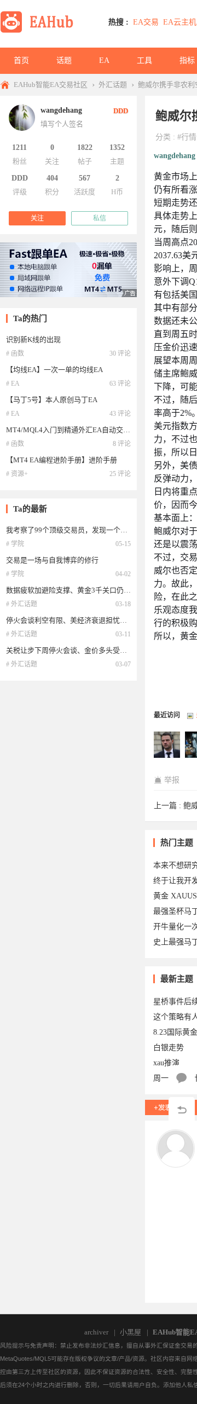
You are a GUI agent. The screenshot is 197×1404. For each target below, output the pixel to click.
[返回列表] (182, 1110)
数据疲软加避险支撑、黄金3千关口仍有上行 (75, 590)
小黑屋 (130, 1332)
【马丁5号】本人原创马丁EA (51, 400)
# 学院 (15, 544)
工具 (144, 60)
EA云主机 (179, 22)
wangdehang (174, 156)
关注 (37, 218)
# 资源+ (17, 474)
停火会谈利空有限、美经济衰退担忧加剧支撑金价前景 (91, 620)
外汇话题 (113, 84)
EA (104, 60)
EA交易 (146, 22)
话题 (64, 60)
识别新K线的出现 (33, 339)
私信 (99, 218)
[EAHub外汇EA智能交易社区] (40, 31)
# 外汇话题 (21, 604)
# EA (13, 383)
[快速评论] (182, 1078)
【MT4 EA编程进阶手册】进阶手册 (61, 460)
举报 (171, 780)
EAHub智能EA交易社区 (51, 84)
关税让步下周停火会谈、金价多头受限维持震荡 (80, 650)
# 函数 (15, 353)
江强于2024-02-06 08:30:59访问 (167, 745)
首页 (21, 60)
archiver (96, 1332)
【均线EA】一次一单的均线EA (54, 369)
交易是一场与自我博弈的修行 (52, 560)
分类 (163, 137)
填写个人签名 (61, 124)
